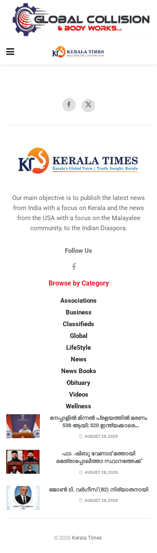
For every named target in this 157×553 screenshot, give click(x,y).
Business (79, 312)
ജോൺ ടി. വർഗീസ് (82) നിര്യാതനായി (98, 489)
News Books (78, 371)
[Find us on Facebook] (69, 105)
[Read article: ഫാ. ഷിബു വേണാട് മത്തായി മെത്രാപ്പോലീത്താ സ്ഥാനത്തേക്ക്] (23, 462)
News (79, 359)
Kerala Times (87, 538)
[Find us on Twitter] (88, 105)
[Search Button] (146, 52)
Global (79, 336)
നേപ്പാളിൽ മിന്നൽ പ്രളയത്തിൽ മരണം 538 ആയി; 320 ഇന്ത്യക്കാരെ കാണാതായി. (98, 425)
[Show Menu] (10, 52)
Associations (78, 300)
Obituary (78, 383)
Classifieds (78, 324)
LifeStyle (78, 347)
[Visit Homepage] (78, 52)
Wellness (78, 406)
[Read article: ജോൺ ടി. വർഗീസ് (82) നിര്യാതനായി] (23, 498)
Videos (78, 394)
